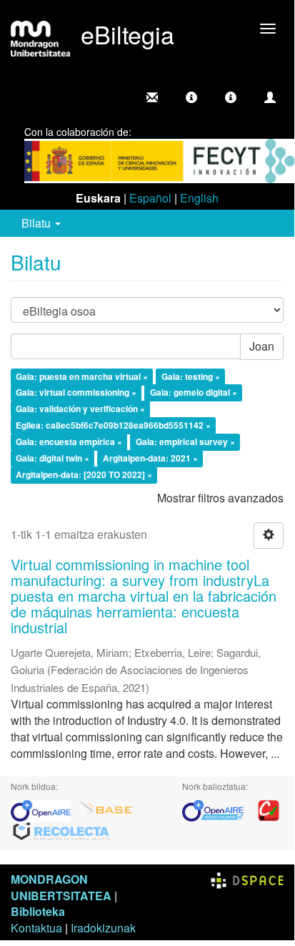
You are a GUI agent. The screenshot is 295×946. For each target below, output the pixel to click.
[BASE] (106, 809)
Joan (261, 346)
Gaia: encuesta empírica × (69, 441)
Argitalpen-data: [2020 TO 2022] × (84, 474)
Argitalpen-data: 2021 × (150, 458)
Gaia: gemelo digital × (193, 392)
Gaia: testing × (190, 376)
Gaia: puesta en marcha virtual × (82, 376)
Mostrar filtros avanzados (220, 497)
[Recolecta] (61, 830)
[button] (191, 97)
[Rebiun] (268, 809)
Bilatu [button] (37, 223)
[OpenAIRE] (44, 809)
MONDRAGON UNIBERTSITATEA (61, 887)
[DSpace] (247, 879)
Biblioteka (38, 911)
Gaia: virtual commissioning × (76, 392)
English (199, 198)
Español (150, 198)
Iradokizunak (103, 928)
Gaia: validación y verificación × (80, 409)
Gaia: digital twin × (52, 458)
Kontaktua (36, 928)
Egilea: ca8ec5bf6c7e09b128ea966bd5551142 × (113, 425)
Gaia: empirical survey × (185, 441)
